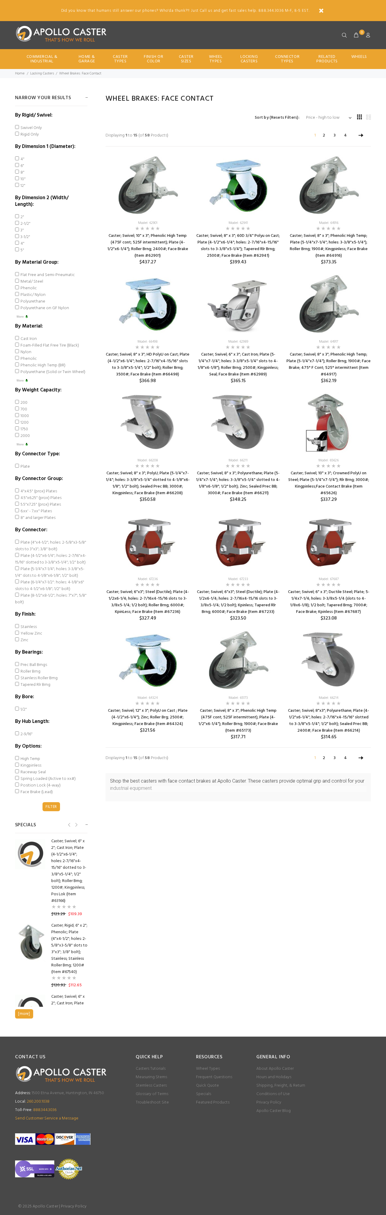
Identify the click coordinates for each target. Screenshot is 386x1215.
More (20, 316)
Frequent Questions (214, 1077)
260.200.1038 (32, 1101)
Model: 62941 (238, 223)
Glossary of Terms (152, 1094)
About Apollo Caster (275, 1068)
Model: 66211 (238, 460)
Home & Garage (86, 59)
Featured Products (212, 1102)
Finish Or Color (153, 59)
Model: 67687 (329, 579)
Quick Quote (207, 1085)
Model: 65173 (238, 698)
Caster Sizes (186, 59)
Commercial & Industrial (42, 59)
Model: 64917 (328, 342)
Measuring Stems (151, 1077)
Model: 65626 (328, 460)
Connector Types (287, 59)
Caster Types (120, 59)
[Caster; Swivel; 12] (148, 659)
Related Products (326, 59)
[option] (51, 878)
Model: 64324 (148, 698)
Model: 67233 (238, 579)
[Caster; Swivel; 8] (238, 184)
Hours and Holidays (273, 1077)
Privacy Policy (268, 1102)
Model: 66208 (148, 460)
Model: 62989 (238, 342)
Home (19, 74)
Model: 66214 (328, 698)
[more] (24, 1014)
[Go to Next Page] (361, 136)
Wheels (359, 56)
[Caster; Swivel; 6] (238, 303)
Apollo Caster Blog (273, 1110)
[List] (368, 117)
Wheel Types (216, 59)
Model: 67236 (148, 579)
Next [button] (76, 824)
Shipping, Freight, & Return (280, 1085)
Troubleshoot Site (152, 1102)
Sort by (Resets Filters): (277, 118)
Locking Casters (249, 59)
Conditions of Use (273, 1094)
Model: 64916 (328, 223)
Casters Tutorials (151, 1068)
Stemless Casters (151, 1085)
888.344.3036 (35, 1110)
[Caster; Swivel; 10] (147, 184)
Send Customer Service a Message (46, 1118)
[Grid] (359, 117)
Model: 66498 (148, 342)
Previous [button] (68, 824)
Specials (203, 1094)
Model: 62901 (147, 223)
